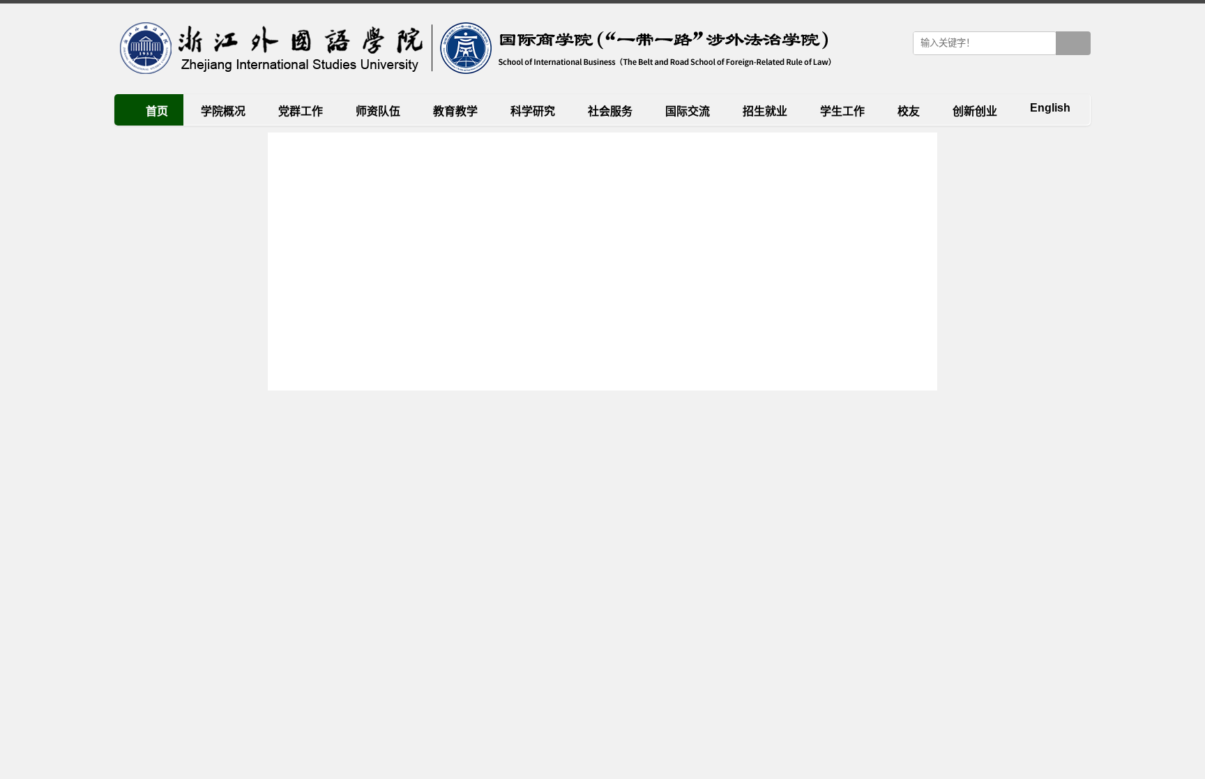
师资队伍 (378, 111)
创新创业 (975, 111)
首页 (157, 111)
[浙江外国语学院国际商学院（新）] (472, 49)
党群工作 (300, 111)
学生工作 (842, 111)
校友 (908, 111)
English (1050, 108)
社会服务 (610, 111)
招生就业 (765, 111)
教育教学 (455, 111)
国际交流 (687, 111)
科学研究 (532, 111)
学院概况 (223, 111)
